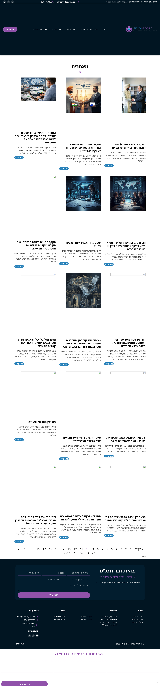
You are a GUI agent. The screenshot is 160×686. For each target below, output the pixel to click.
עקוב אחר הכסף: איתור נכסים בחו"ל (83, 244)
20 (25, 549)
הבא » (67, 553)
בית (104, 29)
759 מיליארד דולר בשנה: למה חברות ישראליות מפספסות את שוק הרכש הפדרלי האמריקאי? (35, 520)
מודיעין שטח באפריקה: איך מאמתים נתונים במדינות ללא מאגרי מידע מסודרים (129, 343)
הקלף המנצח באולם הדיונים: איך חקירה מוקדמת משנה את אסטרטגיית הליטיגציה (36, 245)
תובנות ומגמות (40, 29)
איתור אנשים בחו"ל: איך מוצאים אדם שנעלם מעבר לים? (82, 439)
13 (69, 549)
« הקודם (139, 549)
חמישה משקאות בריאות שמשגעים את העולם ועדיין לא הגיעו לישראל (80, 517)
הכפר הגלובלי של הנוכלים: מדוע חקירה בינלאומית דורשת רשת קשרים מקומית (37, 343)
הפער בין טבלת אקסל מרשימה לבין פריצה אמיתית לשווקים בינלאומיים (125, 518)
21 (19, 549)
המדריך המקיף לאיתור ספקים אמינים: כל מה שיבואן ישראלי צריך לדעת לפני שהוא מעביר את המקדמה (35, 137)
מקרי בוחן (71, 29)
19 (31, 549)
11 (81, 549)
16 (50, 549)
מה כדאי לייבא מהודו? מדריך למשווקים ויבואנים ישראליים (129, 146)
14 (62, 549)
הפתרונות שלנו (90, 29)
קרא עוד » (109, 165)
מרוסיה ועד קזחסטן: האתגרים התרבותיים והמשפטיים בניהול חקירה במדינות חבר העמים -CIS (82, 343)
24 (81, 553)
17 (44, 549)
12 (75, 549)
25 (74, 553)
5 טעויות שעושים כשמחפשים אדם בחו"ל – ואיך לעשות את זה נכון (126, 439)
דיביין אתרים (20, 644)
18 (38, 549)
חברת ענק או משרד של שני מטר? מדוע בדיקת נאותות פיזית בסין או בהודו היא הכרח (126, 246)
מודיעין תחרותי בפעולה (42, 422)
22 (93, 553)
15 (56, 549)
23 (87, 553)
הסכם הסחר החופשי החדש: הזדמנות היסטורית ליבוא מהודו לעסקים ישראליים (83, 148)
